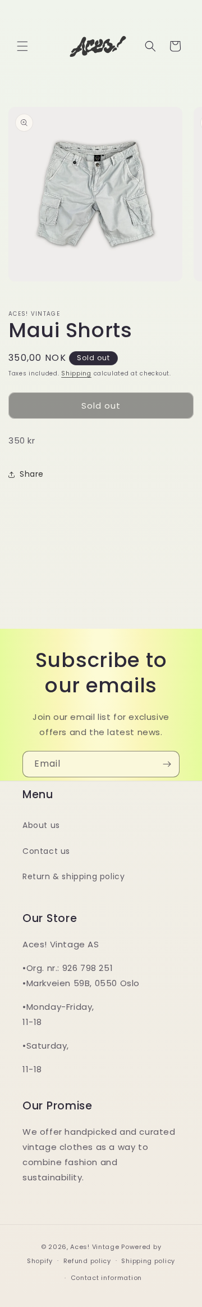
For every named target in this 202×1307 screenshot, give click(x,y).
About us (41, 825)
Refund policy (87, 1260)
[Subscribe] (166, 764)
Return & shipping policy (73, 876)
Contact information (106, 1277)
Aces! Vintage (94, 1246)
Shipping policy (148, 1260)
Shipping (76, 373)
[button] (22, 46)
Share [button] (32, 474)
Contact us (46, 851)
